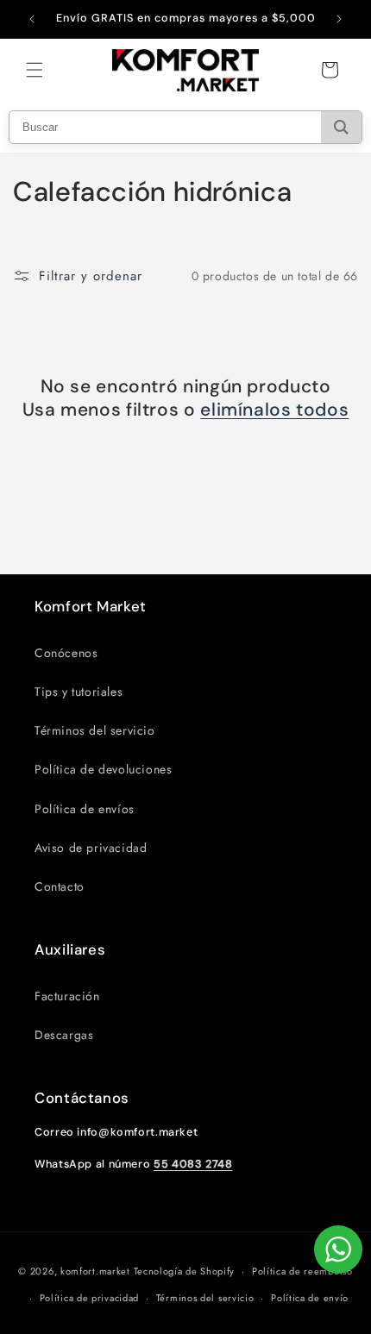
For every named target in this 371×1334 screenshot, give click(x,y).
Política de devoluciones (103, 769)
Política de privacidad (89, 1298)
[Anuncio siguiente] (339, 19)
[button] (34, 70)
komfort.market (95, 1271)
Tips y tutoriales (79, 691)
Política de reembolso (302, 1271)
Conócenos (66, 652)
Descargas (64, 1034)
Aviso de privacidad (91, 847)
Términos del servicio (95, 730)
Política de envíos (85, 808)
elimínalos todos (274, 410)
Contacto (60, 886)
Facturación (67, 996)
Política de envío (310, 1298)
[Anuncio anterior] (32, 19)
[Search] (341, 127)
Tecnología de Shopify (185, 1271)
